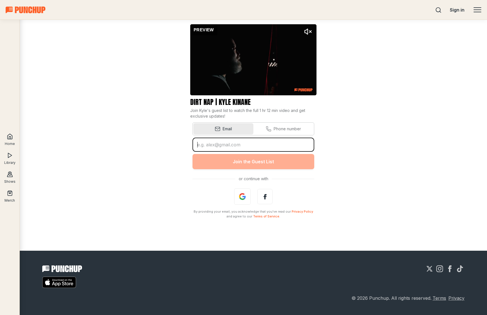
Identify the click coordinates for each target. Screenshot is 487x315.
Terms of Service (266, 216)
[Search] (438, 10)
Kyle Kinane (235, 102)
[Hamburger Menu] (477, 10)
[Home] (25, 9)
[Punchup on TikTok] (459, 268)
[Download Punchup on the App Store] (59, 282)
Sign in (457, 10)
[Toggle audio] (308, 32)
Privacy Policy (302, 211)
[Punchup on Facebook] (449, 268)
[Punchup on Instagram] (439, 268)
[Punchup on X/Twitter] (429, 268)
